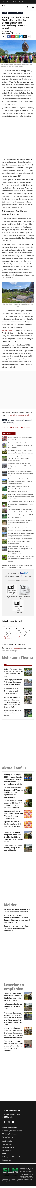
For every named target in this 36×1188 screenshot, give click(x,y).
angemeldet (15, 648)
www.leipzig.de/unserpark (19, 415)
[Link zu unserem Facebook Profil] (4, 1122)
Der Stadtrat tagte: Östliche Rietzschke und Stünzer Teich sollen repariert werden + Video (20, 473)
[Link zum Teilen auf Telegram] (21, 36)
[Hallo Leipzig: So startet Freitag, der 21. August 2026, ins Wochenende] (27, 682)
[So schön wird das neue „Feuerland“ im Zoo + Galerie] (27, 713)
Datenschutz (6, 1160)
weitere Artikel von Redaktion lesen (16, 428)
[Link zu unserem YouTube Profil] (13, 1122)
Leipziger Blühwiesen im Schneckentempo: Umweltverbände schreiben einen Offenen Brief (21, 504)
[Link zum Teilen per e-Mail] (25, 36)
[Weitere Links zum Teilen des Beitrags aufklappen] (29, 36)
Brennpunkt (11, 13)
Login (32, 1)
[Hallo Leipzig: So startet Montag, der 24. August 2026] (27, 1007)
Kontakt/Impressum (9, 1128)
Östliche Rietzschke (8, 422)
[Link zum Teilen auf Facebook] (9, 36)
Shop (23, 1)
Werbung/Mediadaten (9, 1134)
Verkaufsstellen (7, 1137)
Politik (4, 13)
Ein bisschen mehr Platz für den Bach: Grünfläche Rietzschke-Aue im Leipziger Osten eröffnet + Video (20, 481)
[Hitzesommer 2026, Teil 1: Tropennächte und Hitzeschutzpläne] (27, 691)
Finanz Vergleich (8, 1147)
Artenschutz (11, 420)
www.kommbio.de (8, 330)
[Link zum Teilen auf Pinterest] (13, 36)
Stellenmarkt (16, 1)
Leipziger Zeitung (7, 1)
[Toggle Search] (27, 6)
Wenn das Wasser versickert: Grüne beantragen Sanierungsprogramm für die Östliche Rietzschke (20, 548)
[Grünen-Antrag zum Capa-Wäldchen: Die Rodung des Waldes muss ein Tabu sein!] (27, 672)
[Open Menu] (33, 7)
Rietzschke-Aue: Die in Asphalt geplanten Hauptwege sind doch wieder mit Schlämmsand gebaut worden (20, 522)
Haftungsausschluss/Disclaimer (13, 1157)
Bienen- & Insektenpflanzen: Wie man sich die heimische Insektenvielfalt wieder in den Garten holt (20, 445)
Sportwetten (6, 1151)
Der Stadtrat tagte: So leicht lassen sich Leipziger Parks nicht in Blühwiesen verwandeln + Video (20, 458)
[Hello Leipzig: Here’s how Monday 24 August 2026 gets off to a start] (27, 848)
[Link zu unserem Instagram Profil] (9, 1122)
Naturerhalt (28, 420)
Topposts (19, 13)
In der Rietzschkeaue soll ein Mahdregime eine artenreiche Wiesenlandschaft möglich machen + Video (21, 496)
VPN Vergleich (7, 1144)
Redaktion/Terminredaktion (12, 1131)
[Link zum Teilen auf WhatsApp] (17, 36)
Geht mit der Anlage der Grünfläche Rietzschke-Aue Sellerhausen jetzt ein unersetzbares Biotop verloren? (19, 489)
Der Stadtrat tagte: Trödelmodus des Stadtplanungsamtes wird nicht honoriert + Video (21, 466)
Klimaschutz (19, 420)
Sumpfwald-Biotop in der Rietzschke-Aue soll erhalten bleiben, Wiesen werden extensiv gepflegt (20, 541)
